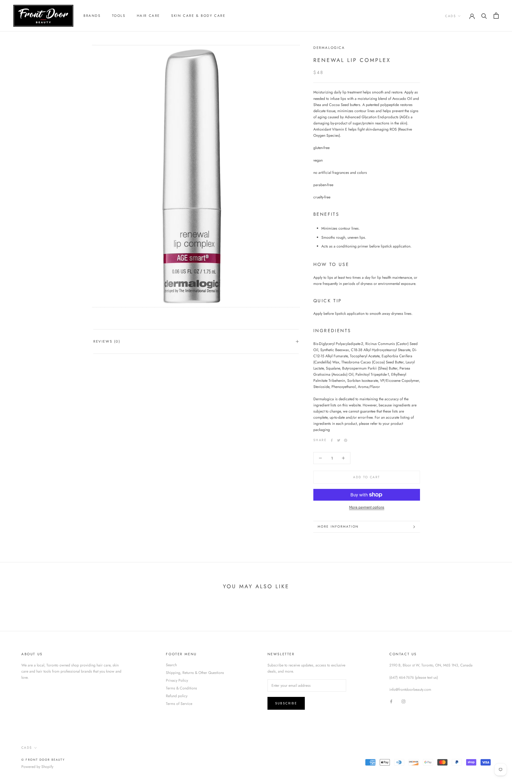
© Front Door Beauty (43, 760)
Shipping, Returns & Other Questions (195, 672)
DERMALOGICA (329, 47)
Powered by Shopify (37, 766)
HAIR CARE (148, 15)
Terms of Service (179, 703)
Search (171, 665)
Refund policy (176, 695)
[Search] (484, 15)
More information (338, 526)
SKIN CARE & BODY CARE (198, 15)
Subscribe (286, 703)
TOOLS (119, 15)
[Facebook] (331, 440)
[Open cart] (496, 16)
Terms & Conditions (181, 688)
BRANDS (92, 15)
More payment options (366, 507)
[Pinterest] (345, 440)
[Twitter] (338, 440)
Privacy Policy (177, 680)
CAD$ (450, 16)
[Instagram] (403, 701)
